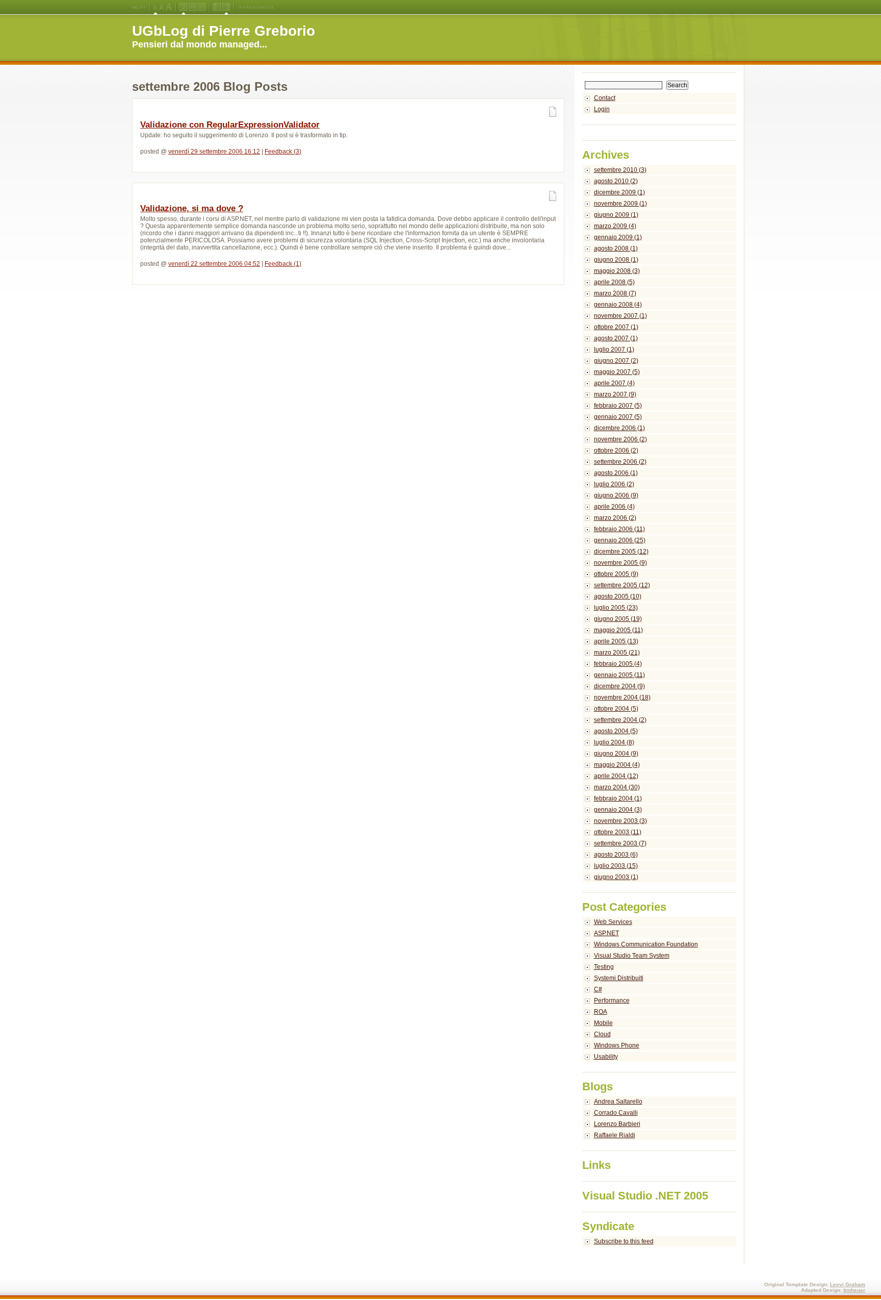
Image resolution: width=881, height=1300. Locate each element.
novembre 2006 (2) (620, 439)
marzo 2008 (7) (615, 293)
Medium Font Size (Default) (155, 7)
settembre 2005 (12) (622, 585)
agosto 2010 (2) (616, 181)
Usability (606, 1056)
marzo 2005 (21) (617, 652)
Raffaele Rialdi (614, 1135)
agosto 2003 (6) (616, 854)
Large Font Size (161, 7)
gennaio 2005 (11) (619, 675)
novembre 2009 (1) (620, 203)
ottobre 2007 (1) (616, 327)
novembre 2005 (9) (620, 562)
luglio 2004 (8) (614, 742)
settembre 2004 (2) (620, 719)
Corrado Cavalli (616, 1112)
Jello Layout (183, 7)
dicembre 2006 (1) (619, 428)
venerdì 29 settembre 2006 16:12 (214, 151)
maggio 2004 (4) (617, 764)
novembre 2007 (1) (620, 315)
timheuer (854, 1290)
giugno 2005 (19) (618, 618)
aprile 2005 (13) (616, 641)
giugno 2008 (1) (616, 259)
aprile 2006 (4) (614, 506)
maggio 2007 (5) (617, 372)
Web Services (613, 922)
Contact (604, 98)
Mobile (603, 1023)
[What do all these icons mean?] (138, 7)
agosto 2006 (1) (616, 473)
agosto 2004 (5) (616, 731)
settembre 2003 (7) (620, 843)
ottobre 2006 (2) (616, 450)
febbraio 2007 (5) (618, 405)
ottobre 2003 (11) (617, 832)
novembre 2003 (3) (620, 820)
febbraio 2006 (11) (619, 529)
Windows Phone (616, 1045)
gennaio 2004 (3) (618, 809)
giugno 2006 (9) (616, 495)
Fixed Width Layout (201, 7)
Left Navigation (217, 7)
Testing (604, 966)
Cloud (602, 1034)
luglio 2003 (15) (616, 865)
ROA (600, 1011)
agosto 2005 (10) (617, 596)
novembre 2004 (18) (622, 697)
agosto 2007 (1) (616, 338)
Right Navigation (226, 7)
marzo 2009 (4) (615, 226)
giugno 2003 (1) (616, 877)
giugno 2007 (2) (616, 360)
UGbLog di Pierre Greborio (223, 31)
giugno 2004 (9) (616, 753)
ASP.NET (606, 933)
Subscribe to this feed (624, 1241)
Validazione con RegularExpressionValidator (230, 125)
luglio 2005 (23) (616, 607)
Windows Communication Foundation (646, 944)
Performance (612, 1000)
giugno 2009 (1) (616, 214)
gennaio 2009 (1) (618, 237)
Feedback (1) (283, 263)
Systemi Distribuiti (618, 978)
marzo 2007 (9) (615, 394)
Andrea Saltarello (618, 1101)
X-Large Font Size (169, 7)
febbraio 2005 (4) (618, 663)
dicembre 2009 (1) (619, 192)
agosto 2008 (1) (616, 248)
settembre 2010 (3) (620, 169)
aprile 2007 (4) (614, 383)
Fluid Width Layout (192, 7)
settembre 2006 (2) (620, 461)
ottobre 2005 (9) (616, 574)
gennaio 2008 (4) (618, 304)
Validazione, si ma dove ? (191, 208)
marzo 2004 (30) (617, 787)
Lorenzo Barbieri (617, 1124)
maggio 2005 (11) (618, 630)
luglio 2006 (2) (614, 484)
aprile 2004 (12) (616, 776)
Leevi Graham (847, 1284)
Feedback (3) (283, 151)
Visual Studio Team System (631, 955)
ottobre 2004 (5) (616, 708)
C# (598, 989)
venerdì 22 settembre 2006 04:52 (214, 263)
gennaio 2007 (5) (618, 416)
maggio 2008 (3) (617, 270)
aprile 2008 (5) (614, 282)
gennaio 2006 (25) (619, 540)
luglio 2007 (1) (614, 349)
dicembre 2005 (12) (621, 551)
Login (602, 109)
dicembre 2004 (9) (619, 686)
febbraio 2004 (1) (618, 798)
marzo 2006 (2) (615, 517)
